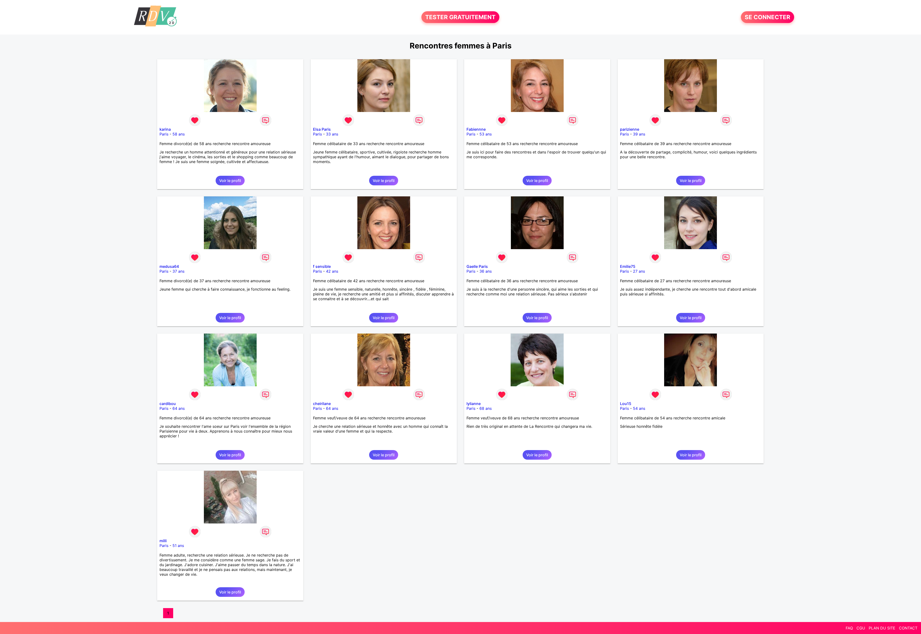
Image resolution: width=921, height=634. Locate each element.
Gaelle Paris (477, 266)
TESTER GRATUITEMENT (460, 17)
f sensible (322, 266)
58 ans (178, 134)
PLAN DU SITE (882, 628)
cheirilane (322, 403)
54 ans (639, 408)
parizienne (629, 129)
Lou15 (625, 403)
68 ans (485, 408)
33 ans (332, 134)
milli (163, 540)
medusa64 (169, 266)
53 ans (485, 134)
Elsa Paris (322, 129)
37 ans (178, 271)
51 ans (178, 545)
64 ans (178, 408)
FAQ (849, 628)
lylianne (473, 403)
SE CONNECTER (767, 17)
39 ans (639, 134)
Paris (163, 134)
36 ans (485, 271)
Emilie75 (627, 266)
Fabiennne (476, 129)
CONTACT (908, 628)
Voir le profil (230, 180)
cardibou (167, 403)
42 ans (332, 271)
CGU (860, 628)
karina (165, 129)
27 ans (639, 271)
